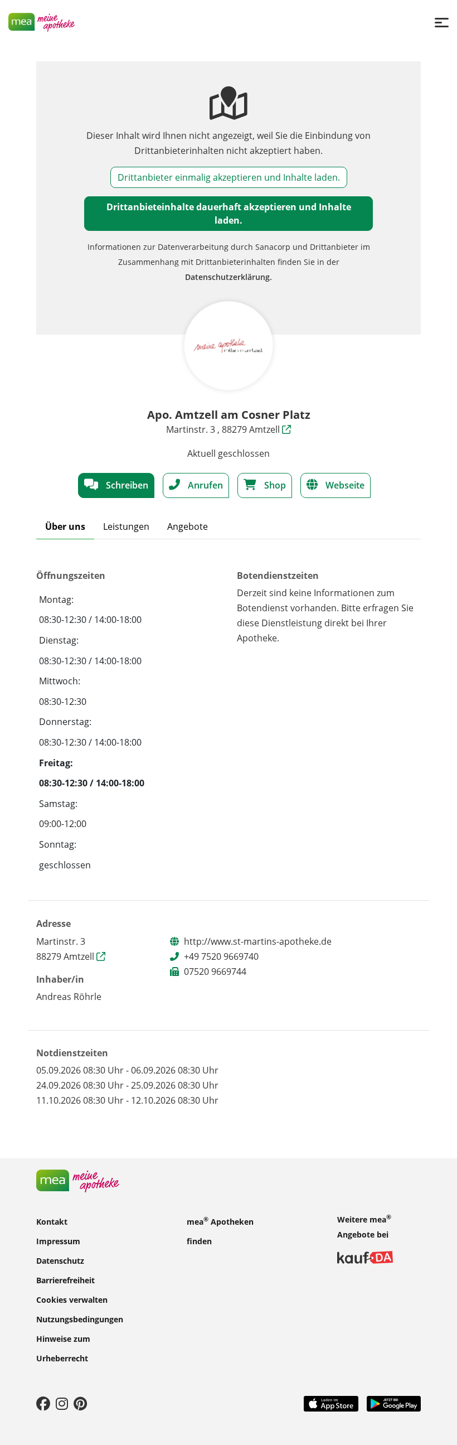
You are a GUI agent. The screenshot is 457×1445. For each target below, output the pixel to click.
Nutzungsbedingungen (79, 1318)
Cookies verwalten (72, 1299)
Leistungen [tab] (126, 526)
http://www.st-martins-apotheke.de (258, 941)
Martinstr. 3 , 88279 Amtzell (224, 429)
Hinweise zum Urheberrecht (63, 1348)
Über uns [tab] (65, 526)
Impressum (58, 1240)
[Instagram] (62, 1403)
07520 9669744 (215, 971)
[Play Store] (394, 1402)
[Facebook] (43, 1403)
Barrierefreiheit (65, 1279)
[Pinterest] (80, 1403)
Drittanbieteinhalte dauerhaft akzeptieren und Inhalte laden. (228, 213)
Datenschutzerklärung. (228, 277)
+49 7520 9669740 (221, 956)
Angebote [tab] (187, 526)
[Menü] (441, 22)
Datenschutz (60, 1260)
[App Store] (331, 1402)
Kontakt (51, 1221)
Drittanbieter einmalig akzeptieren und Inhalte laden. (229, 177)
